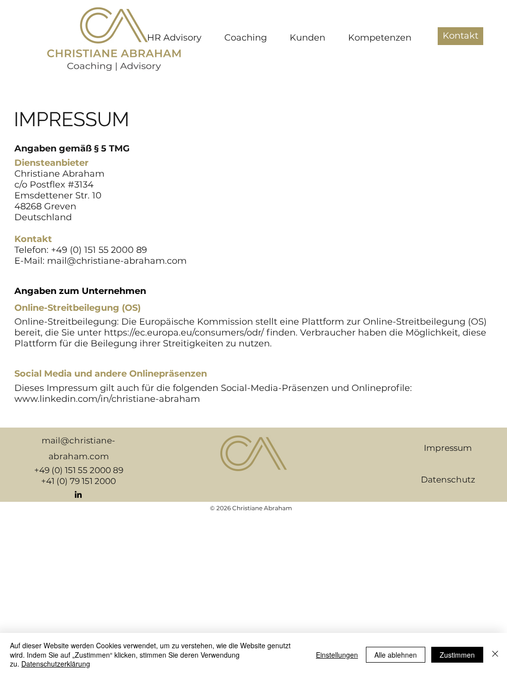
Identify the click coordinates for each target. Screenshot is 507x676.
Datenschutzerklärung (55, 664)
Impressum (448, 448)
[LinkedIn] (78, 494)
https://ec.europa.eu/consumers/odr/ (184, 332)
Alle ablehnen (395, 655)
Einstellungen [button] (337, 655)
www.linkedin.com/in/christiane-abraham (107, 398)
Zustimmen (457, 655)
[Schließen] (495, 654)
